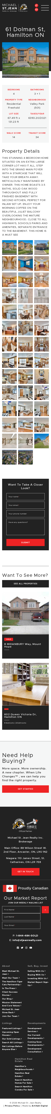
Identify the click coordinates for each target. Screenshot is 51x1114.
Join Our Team (10, 1016)
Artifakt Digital (40, 1106)
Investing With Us (37, 979)
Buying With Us (36, 975)
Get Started (25, 789)
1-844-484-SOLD (27, 935)
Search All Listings (12, 1043)
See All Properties (25, 584)
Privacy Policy (12, 1106)
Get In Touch (26, 872)
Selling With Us (36, 971)
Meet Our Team (10, 978)
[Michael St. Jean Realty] (15, 8)
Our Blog (7, 999)
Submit (25, 543)
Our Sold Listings (11, 1039)
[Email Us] (36, 9)
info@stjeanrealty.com (27, 940)
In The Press (9, 988)
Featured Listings (11, 1028)
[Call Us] (36, 5)
